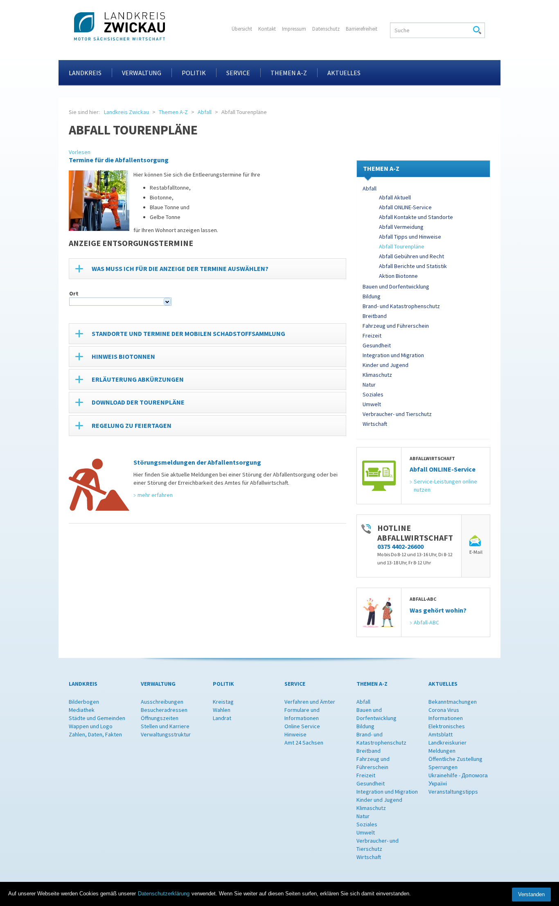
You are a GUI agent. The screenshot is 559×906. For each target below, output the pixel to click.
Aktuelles (344, 73)
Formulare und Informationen (302, 714)
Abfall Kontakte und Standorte (416, 217)
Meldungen (441, 750)
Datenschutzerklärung (163, 893)
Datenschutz (326, 28)
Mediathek (82, 710)
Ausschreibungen (162, 701)
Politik (194, 73)
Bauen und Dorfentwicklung (396, 286)
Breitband (375, 316)
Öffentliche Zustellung (455, 759)
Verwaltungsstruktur (166, 734)
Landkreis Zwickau (126, 112)
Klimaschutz (377, 374)
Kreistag (223, 701)
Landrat (222, 718)
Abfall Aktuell (395, 197)
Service (238, 73)
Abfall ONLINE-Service (405, 207)
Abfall (205, 112)
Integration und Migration (393, 355)
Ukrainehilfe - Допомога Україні (458, 779)
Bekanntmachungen (452, 701)
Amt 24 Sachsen (303, 742)
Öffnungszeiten (159, 718)
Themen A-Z (288, 73)
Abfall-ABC (426, 622)
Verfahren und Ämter (309, 701)
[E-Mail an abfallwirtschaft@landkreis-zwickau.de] (475, 541)
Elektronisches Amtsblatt (446, 730)
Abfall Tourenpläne (401, 246)
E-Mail (475, 552)
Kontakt (267, 28)
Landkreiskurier (447, 742)
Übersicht (242, 28)
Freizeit (372, 335)
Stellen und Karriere (165, 726)
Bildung (372, 296)
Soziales (373, 394)
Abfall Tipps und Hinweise (410, 236)
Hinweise (295, 734)
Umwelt (372, 404)
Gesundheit (377, 345)
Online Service (302, 726)
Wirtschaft (375, 423)
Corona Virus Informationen (445, 714)
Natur (369, 384)
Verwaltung (141, 73)
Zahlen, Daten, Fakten (95, 734)
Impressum (294, 28)
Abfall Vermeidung (401, 226)
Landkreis (85, 73)
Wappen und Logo (91, 726)
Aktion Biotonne (398, 276)
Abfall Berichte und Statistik (413, 266)
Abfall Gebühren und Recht (411, 256)
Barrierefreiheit (361, 28)
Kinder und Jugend (385, 365)
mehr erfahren (155, 495)
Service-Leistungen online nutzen (446, 485)
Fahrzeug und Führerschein (396, 325)
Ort (74, 293)
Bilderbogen (84, 701)
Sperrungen (443, 767)
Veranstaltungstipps (453, 791)
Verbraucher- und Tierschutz (397, 414)
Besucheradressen (164, 710)
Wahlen (221, 710)
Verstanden (531, 894)
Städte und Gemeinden (97, 718)
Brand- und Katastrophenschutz (401, 306)
